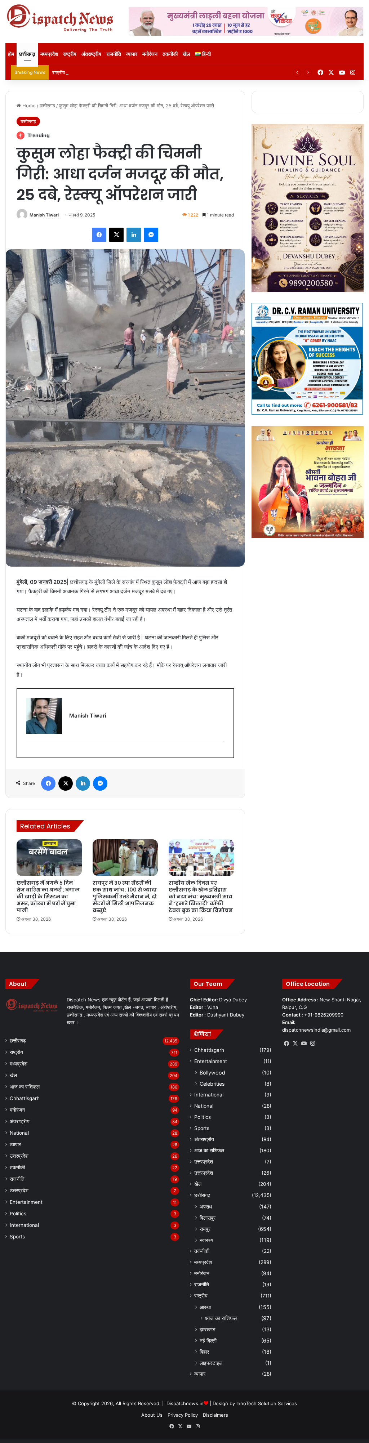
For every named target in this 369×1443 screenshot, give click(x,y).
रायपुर (205, 1229)
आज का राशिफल (25, 1087)
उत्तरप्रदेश (19, 1156)
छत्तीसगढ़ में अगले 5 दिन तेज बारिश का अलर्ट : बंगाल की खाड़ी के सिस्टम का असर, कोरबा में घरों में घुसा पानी (48, 896)
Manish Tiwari (44, 215)
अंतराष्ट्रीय (91, 54)
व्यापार (131, 54)
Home (28, 105)
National (19, 1133)
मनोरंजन (149, 54)
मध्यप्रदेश (49, 54)
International (24, 1225)
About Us (152, 1415)
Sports (17, 1236)
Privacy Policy (183, 1415)
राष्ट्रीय (69, 54)
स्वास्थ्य (206, 1240)
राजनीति (113, 54)
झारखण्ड (207, 1329)
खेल (186, 54)
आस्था (205, 1307)
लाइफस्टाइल (211, 1363)
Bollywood (212, 1072)
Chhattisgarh (25, 1098)
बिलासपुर (207, 1218)
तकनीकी (170, 54)
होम (11, 54)
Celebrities (212, 1084)
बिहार (204, 1352)
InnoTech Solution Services (266, 1403)
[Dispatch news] (61, 19)
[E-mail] (30, 753)
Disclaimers (215, 1415)
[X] (295, 1043)
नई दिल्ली (208, 1340)
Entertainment (26, 1202)
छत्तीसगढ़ (27, 54)
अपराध (206, 1206)
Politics (18, 1213)
